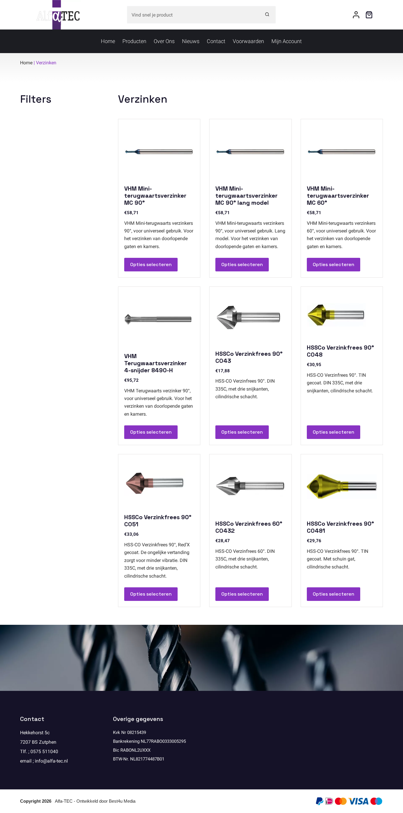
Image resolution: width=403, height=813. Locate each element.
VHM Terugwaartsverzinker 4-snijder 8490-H (155, 363)
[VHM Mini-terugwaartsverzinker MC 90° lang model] (250, 151)
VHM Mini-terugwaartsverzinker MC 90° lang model (246, 195)
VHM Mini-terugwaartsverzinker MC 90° (155, 195)
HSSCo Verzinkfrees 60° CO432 (248, 527)
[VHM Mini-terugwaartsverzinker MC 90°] (159, 151)
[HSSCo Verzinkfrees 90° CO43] (250, 318)
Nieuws (190, 41)
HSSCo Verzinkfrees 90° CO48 (340, 351)
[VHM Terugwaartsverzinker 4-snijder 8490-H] (159, 319)
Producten (134, 41)
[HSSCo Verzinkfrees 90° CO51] (159, 483)
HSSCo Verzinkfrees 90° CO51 (157, 520)
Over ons (164, 41)
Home (108, 41)
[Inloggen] (356, 14)
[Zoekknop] (267, 14)
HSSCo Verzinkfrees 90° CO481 (340, 527)
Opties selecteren (151, 264)
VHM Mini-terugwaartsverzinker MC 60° (338, 195)
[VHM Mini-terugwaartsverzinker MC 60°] (342, 151)
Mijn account (286, 41)
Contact (216, 41)
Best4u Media (122, 801)
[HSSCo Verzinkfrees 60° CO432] (250, 486)
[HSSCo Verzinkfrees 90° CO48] (342, 315)
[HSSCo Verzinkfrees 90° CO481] (342, 486)
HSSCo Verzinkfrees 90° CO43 (249, 357)
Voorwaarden (248, 41)
